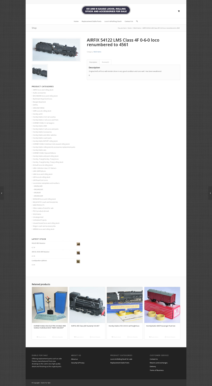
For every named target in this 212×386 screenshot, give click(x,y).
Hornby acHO (38, 114)
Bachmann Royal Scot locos (42, 99)
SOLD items (37, 214)
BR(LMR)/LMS (38, 189)
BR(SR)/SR (37, 193)
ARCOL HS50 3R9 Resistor (40, 252)
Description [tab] (93, 62)
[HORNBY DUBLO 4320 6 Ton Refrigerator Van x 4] (2, 193)
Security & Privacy (77, 363)
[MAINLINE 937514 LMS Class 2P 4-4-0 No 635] (210, 193)
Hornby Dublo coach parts (42, 138)
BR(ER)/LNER (38, 186)
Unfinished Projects (39, 220)
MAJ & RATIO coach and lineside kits (45, 202)
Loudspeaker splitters (39, 261)
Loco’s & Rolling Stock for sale (121, 359)
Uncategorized (38, 217)
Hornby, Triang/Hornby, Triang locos (46, 159)
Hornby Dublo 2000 (40, 126)
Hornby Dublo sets (39, 150)
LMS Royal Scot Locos (40, 180)
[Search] (136, 21)
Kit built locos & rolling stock (43, 165)
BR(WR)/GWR (38, 196)
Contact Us (154, 359)
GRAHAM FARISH (38, 108)
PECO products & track (41, 211)
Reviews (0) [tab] (105, 62)
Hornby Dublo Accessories (42, 132)
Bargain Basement (39, 102)
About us (74, 359)
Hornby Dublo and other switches (44, 135)
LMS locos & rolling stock (41, 177)
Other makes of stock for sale (43, 208)
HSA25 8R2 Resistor (38, 243)
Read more (42, 337)
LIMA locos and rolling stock (42, 174)
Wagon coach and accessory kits (44, 226)
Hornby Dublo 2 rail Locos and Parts (45, 120)
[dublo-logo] (106, 11)
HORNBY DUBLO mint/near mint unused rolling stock (51, 144)
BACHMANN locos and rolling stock (45, 96)
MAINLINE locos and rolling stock (44, 199)
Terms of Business (157, 370)
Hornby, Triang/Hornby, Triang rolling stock (48, 162)
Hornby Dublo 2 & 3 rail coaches (44, 117)
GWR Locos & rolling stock (42, 111)
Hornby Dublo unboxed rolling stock (45, 156)
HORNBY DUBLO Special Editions (44, 153)
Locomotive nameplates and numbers (46, 183)
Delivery (153, 366)
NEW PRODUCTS (38, 205)
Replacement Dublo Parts (119, 363)
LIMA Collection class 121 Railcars (44, 168)
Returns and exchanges (159, 363)
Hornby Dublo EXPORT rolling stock (45, 141)
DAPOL (35, 105)
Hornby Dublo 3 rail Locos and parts (45, 129)
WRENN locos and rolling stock (43, 229)
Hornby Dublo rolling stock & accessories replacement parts (54, 147)
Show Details (58, 337)
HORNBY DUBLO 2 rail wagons (43, 123)
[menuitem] (76, 21)
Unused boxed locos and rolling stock (46, 223)
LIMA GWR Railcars (39, 171)
